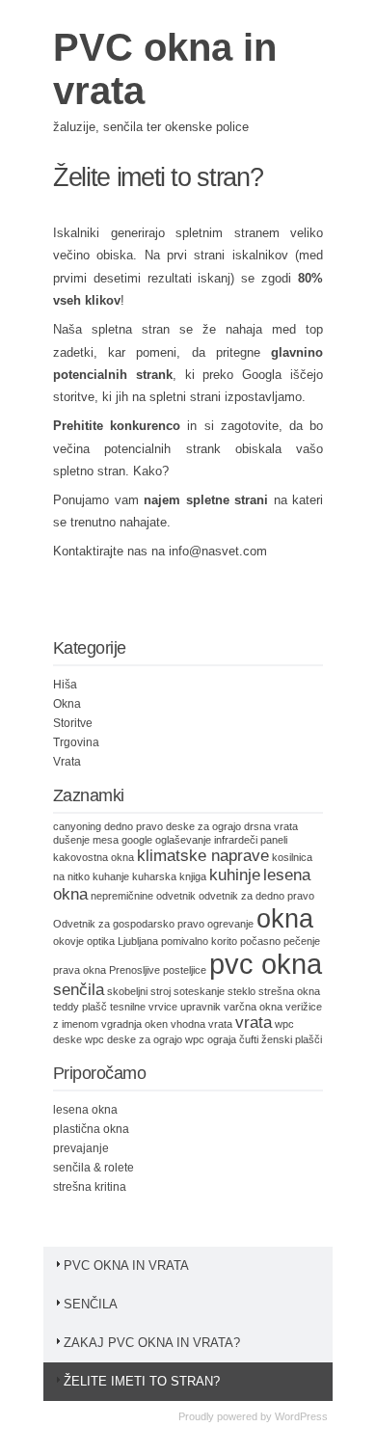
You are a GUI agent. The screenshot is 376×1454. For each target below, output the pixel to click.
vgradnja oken (134, 1024)
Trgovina (76, 742)
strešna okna (289, 991)
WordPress (301, 1416)
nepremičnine (122, 896)
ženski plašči (291, 1039)
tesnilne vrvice (143, 1006)
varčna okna (253, 1006)
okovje (68, 941)
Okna (67, 704)
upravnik (200, 1006)
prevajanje (81, 1148)
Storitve (73, 723)
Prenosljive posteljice (157, 970)
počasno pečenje (280, 941)
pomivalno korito (199, 941)
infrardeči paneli (250, 840)
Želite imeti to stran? (142, 1381)
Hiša (65, 684)
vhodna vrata (201, 1024)
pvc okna (265, 964)
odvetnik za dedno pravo (256, 896)
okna (284, 918)
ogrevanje (230, 923)
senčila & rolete (93, 1167)
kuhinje (234, 875)
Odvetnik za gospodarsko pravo (128, 923)
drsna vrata (271, 826)
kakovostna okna (93, 857)
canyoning (77, 826)
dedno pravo (133, 826)
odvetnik (176, 896)
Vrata (67, 761)
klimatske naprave (203, 856)
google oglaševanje (166, 840)
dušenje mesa (86, 840)
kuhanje (111, 876)
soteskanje (199, 991)
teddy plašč (80, 1006)
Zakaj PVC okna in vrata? (152, 1342)
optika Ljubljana (122, 941)
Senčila (91, 1304)
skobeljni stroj (139, 991)
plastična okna (91, 1129)
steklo (241, 991)
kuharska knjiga (169, 876)
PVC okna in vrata (126, 1265)
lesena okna (85, 1110)
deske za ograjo (203, 826)
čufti (248, 1039)
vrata (253, 1022)
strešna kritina (89, 1187)
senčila (78, 990)
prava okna (79, 970)
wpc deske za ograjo (133, 1039)
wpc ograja (210, 1039)
